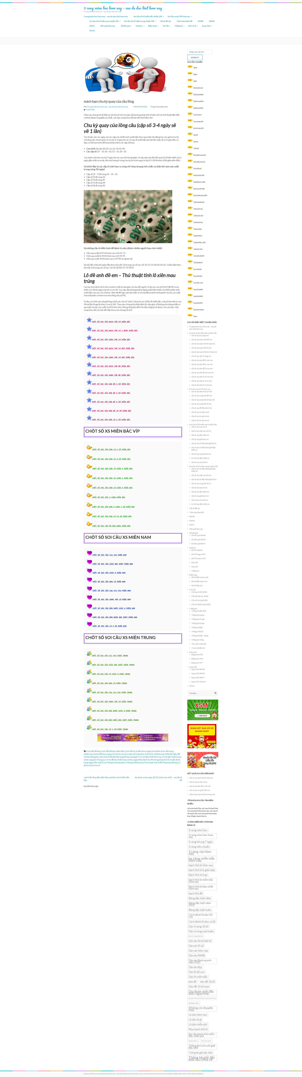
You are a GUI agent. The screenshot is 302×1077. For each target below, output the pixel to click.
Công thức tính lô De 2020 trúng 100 (151, 754)
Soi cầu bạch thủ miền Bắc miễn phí (201, 1035)
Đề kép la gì (118, 757)
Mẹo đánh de (144, 759)
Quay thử (206, 26)
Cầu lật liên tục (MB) (199, 182)
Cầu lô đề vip (165, 21)
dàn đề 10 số (207, 981)
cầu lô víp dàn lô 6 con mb (201, 385)
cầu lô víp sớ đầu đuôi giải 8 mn (203, 479)
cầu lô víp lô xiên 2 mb (200, 412)
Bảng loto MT (197, 663)
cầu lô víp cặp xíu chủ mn (201, 475)
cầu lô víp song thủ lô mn (201, 454)
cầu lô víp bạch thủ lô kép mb (203, 343)
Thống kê (178, 26)
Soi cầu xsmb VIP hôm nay (179, 16)
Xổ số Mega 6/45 (198, 554)
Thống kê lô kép (198, 222)
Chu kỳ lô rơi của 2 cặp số (123, 754)
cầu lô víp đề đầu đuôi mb (201, 408)
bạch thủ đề (196, 893)
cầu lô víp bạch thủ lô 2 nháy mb (204, 352)
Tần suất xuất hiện (198, 255)
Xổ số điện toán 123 (199, 161)
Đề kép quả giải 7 (131, 757)
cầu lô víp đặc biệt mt (200, 435)
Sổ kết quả (125, 26)
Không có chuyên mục (201, 1009)
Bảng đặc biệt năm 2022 (200, 904)
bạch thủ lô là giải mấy (202, 870)
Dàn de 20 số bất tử (200, 941)
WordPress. (199, 1074)
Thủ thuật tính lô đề (153, 762)
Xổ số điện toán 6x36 (199, 155)
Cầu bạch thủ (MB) (198, 175)
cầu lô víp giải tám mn (200, 496)
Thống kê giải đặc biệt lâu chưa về (202, 1058)
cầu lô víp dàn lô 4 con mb (201, 381)
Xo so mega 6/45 (198, 121)
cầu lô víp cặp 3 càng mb (201, 356)
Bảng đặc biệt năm (200, 898)
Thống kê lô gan (198, 209)
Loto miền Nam (197, 276)
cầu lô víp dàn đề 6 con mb (202, 364)
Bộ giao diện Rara (174, 1074)
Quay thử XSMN (198, 296)
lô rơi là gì (98, 759)
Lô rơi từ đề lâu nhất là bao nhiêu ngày (120, 759)
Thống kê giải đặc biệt (201, 1052)
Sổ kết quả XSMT (198, 108)
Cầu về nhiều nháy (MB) (200, 195)
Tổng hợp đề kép (170, 762)
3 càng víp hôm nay (200, 852)
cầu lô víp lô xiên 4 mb (200, 420)
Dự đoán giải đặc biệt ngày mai (201, 992)
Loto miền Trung (198, 282)
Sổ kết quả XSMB (198, 94)
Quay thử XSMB (198, 289)
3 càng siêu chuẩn (199, 846)
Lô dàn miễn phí (198, 1024)
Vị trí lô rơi (95, 765)
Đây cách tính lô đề (103, 757)
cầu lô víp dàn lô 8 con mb (201, 391)
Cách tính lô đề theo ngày (99, 754)
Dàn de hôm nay (198, 950)
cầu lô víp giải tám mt (200, 439)
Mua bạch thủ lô (198, 1029)
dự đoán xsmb (194, 1003)
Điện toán (152, 26)
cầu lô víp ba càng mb (200, 335)
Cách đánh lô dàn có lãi (202, 921)
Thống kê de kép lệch (115, 762)
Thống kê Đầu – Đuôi (199, 242)
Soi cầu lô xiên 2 (193, 1041)
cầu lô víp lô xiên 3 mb (200, 416)
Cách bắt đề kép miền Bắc (112, 751)
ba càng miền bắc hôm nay (202, 859)
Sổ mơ (92, 30)
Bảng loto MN (197, 658)
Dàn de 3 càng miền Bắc (196, 936)
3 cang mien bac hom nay (201, 836)
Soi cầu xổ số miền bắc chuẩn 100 (148, 16)
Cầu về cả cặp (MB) (199, 188)
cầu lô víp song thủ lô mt (201, 483)
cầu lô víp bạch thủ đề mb (201, 339)
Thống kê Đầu (197, 229)
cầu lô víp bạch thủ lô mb (201, 348)
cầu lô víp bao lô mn (199, 487)
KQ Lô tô (192, 26)
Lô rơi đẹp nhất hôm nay (150, 757)
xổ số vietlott (197, 114)
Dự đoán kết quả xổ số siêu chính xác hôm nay (202, 998)
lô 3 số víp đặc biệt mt (200, 458)
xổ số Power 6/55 (198, 128)
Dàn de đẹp (195, 967)
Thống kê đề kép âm (135, 762)
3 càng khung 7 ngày (201, 841)
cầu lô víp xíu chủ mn (199, 500)
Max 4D (195, 141)
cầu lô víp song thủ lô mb (201, 404)
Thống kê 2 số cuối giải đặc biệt (202, 1046)
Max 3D (195, 135)
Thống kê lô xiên (198, 215)
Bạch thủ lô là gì (198, 874)
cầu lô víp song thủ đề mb (201, 395)
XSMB (200, 21)
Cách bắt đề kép (93, 751)
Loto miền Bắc (197, 269)
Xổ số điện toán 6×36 (199, 577)
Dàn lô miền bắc (198, 976)
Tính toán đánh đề (184, 21)
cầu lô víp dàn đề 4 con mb (202, 360)
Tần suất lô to (99, 762)
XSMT (92, 26)
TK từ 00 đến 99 (198, 262)
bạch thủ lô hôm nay (201, 865)
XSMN (212, 21)
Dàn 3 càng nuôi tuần (201, 931)
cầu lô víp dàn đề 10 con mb (202, 372)
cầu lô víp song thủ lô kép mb (203, 400)
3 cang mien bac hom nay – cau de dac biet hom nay (123, 7)
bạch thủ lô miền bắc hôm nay (201, 880)
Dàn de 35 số (196, 945)
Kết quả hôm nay (108, 26)
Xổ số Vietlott (197, 550)
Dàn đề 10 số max (199, 986)
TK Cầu (165, 26)
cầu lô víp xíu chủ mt (199, 462)
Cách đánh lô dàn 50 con (200, 915)
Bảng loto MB (197, 654)
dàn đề (193, 981)
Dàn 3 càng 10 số (198, 926)
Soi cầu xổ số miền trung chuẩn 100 (139, 21)
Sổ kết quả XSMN (198, 101)
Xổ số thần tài (197, 168)
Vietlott (139, 26)
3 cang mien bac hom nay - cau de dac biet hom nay (107, 106)
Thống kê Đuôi (197, 235)
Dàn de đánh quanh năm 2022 (200, 961)
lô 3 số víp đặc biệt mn (200, 504)
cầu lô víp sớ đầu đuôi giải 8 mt (203, 443)
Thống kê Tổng (197, 249)
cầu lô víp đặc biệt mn (200, 492)
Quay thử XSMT (198, 303)
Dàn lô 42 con (197, 972)
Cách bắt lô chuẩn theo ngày (138, 751)
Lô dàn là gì (195, 1019)
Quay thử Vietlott (198, 309)
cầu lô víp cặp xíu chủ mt (201, 431)
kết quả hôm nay (198, 87)
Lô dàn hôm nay (198, 1014)
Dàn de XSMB (197, 955)
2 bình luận (90, 109)
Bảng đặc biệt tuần (200, 909)
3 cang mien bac (198, 830)
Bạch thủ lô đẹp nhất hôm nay (201, 887)
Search (195, 57)
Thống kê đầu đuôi (198, 202)
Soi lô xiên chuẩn (206, 1041)
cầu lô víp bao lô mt (199, 427)
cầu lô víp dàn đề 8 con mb (202, 368)
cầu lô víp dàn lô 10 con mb (202, 377)
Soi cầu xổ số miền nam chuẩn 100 (103, 21)
